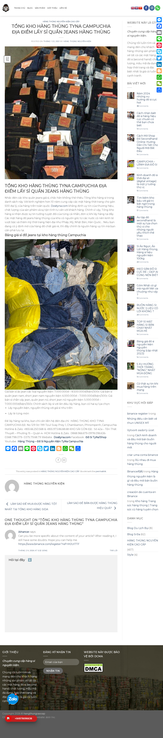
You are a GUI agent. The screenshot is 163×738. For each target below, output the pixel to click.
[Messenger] (159, 20)
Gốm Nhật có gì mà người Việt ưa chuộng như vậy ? (147, 290)
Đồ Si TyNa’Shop (96, 437)
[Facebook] (159, 26)
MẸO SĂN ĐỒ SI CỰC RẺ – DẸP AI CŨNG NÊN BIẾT (147, 271)
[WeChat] (159, 83)
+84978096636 (23, 718)
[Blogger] (159, 71)
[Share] (159, 90)
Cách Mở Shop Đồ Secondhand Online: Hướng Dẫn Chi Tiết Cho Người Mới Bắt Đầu (147, 143)
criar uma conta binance (142, 454)
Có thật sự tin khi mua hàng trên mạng (147, 386)
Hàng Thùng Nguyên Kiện (77, 41)
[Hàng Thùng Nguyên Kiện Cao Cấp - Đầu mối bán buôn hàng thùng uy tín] (5, 8)
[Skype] (159, 51)
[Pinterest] (159, 45)
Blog (30, 8)
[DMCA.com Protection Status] (93, 667)
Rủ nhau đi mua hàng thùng (141, 462)
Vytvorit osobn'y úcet (140, 430)
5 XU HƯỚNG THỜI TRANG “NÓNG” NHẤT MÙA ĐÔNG (146, 369)
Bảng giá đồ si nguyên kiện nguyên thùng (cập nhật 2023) (147, 347)
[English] (133, 7)
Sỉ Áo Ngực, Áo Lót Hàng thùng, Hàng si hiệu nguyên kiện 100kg (147, 252)
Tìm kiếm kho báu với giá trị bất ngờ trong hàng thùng (146, 202)
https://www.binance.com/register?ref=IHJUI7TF (48, 544)
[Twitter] (159, 58)
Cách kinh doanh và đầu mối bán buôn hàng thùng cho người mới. (142, 441)
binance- (24, 531)
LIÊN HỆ (63, 8)
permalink (101, 471)
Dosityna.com (59, 205)
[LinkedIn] (159, 64)
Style (130, 554)
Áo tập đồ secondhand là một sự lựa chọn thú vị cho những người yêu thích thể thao (147, 226)
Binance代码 (135, 471)
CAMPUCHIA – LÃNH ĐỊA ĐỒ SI (147, 163)
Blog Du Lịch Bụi (138, 528)
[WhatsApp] (159, 77)
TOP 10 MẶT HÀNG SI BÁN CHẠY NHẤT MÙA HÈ (145, 326)
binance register (137, 413)
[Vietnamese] (140, 7)
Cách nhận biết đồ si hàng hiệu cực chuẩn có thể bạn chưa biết (146, 119)
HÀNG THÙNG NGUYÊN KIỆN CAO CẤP (61, 21)
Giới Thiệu (52, 8)
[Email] (159, 32)
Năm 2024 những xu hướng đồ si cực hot (147, 98)
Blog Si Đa (133, 534)
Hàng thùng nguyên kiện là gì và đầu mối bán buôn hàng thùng (142, 478)
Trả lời (113, 550)
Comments (142, 106)
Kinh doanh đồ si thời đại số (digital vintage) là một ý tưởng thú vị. (147, 181)
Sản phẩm (40, 8)
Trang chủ (19, 8)
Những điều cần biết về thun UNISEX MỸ (142, 420)
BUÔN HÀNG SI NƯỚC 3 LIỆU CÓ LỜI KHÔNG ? (147, 308)
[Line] (159, 39)
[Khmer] (136, 7)
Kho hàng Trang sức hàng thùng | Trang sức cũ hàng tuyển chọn (142, 505)
